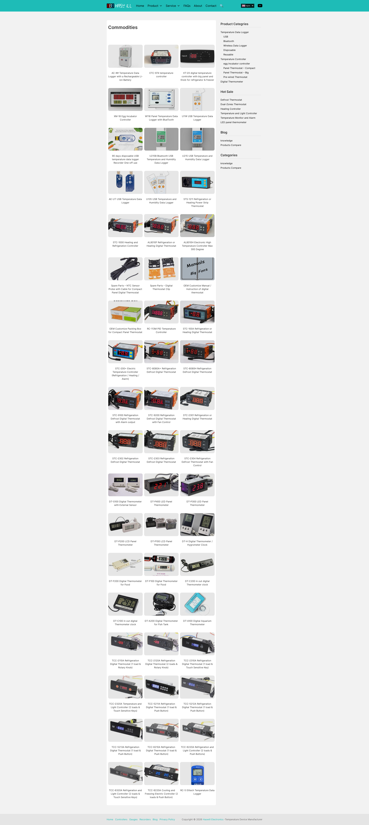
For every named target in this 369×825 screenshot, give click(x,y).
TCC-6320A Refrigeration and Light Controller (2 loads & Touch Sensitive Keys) (125, 794)
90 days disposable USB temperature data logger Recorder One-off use (125, 159)
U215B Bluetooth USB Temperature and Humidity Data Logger (161, 159)
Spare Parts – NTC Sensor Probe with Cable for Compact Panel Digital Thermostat (125, 289)
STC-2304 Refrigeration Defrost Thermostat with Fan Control (197, 462)
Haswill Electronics (213, 819)
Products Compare (231, 145)
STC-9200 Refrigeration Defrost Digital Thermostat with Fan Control (161, 419)
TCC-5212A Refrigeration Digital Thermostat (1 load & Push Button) (197, 707)
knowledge (226, 140)
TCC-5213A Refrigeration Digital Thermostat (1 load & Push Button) (125, 750)
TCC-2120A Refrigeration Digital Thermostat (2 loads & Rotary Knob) (161, 664)
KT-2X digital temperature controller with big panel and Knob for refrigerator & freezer (197, 76)
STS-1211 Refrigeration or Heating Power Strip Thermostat (197, 202)
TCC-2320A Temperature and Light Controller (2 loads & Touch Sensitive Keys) (125, 707)
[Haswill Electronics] (120, 5)
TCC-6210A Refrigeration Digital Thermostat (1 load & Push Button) (161, 750)
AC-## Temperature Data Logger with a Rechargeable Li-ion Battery (125, 76)
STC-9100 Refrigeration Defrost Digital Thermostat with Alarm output (125, 419)
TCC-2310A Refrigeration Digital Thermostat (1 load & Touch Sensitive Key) (197, 664)
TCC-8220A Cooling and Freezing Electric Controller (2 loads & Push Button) (161, 794)
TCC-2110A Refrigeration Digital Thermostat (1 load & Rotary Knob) (125, 664)
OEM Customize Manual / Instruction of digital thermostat (197, 289)
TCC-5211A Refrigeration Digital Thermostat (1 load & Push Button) (161, 707)
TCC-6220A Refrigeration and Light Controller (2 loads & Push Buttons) (197, 750)
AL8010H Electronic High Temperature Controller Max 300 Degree (197, 246)
